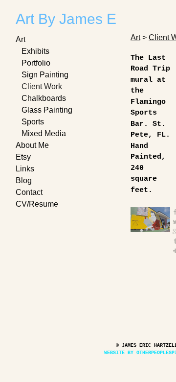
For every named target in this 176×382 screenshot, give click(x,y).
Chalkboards (45, 98)
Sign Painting (46, 74)
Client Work (44, 86)
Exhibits (37, 51)
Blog (24, 180)
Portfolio (38, 63)
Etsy (23, 157)
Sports (33, 121)
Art (22, 39)
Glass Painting (48, 110)
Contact (30, 192)
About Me (34, 145)
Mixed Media (46, 133)
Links (26, 168)
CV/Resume (37, 204)
